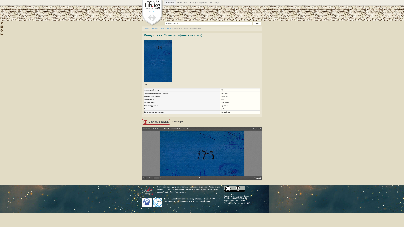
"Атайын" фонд (165, 28)
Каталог (183, 2)
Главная (171, 2)
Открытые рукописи (199, 2)
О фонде (215, 2)
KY (150, 12)
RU (154, 12)
